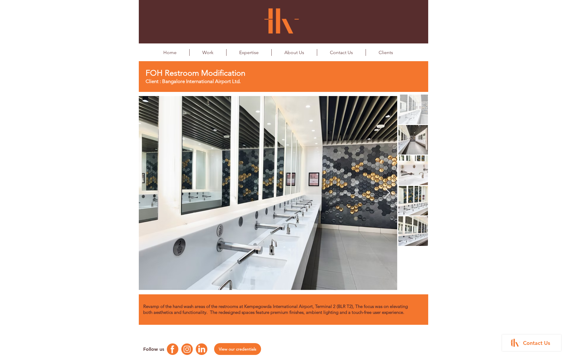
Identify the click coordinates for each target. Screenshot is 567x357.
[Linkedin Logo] (201, 349)
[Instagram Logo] (187, 349)
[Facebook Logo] (172, 349)
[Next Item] (387, 193)
